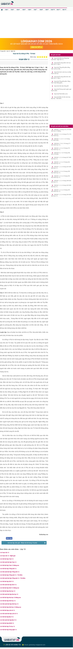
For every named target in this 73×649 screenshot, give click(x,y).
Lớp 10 (53, 9)
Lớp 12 (64, 9)
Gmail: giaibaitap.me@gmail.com (34, 645)
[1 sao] (38, 57)
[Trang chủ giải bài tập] (7, 5)
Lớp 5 (23, 9)
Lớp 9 (46, 9)
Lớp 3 (12, 9)
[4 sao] (44, 57)
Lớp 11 (58, 9)
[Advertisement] (36, 24)
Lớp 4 (18, 9)
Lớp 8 (41, 9)
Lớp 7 (35, 9)
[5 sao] (46, 57)
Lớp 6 (29, 9)
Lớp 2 (6, 9)
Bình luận (9, 538)
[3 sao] (42, 57)
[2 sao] (40, 57)
